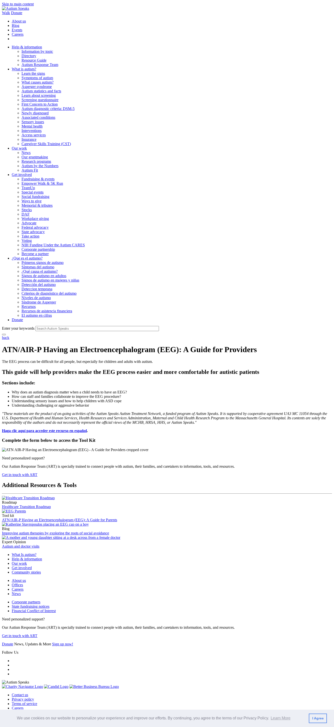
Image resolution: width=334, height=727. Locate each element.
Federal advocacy (35, 227)
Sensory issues (33, 122)
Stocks (27, 210)
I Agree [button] (318, 718)
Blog (15, 25)
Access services (34, 135)
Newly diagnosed (35, 113)
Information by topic (37, 51)
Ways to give (32, 201)
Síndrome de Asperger (39, 302)
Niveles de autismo (36, 298)
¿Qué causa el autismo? (40, 271)
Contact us (20, 695)
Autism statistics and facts (41, 91)
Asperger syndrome (37, 87)
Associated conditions (38, 117)
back (5, 338)
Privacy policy (23, 699)
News (26, 153)
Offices (17, 585)
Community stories (26, 572)
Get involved (22, 175)
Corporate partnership (38, 249)
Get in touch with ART (19, 475)
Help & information (27, 47)
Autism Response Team (40, 65)
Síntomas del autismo (38, 267)
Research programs (36, 161)
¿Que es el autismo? (27, 258)
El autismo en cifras (37, 315)
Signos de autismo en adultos (44, 276)
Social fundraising (35, 197)
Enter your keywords (18, 328)
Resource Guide (34, 60)
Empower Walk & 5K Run (42, 183)
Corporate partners (26, 602)
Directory (29, 56)
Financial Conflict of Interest (34, 611)
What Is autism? (24, 555)
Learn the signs (33, 73)
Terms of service (24, 704)
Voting (27, 241)
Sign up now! (62, 644)
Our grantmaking (35, 157)
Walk (6, 13)
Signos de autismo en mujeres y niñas (50, 280)
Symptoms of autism (37, 78)
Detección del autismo (39, 284)
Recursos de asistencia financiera (47, 311)
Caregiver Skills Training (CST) (46, 144)
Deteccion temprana (37, 289)
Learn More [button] (280, 718)
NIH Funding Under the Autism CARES (53, 245)
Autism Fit (30, 170)
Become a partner (35, 254)
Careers (17, 34)
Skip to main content (18, 4)
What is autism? (24, 69)
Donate (16, 13)
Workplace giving (35, 219)
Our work (19, 148)
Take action (30, 236)
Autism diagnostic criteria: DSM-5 (48, 109)
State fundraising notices (30, 606)
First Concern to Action (40, 104)
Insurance (29, 139)
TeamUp (28, 188)
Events (17, 30)
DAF (26, 214)
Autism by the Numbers (40, 166)
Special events (33, 192)
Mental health (32, 126)
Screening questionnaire (40, 100)
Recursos (29, 306)
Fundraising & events (38, 179)
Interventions (32, 131)
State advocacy (33, 232)
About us (19, 21)
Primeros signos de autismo (43, 262)
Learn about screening (39, 95)
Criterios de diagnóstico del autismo (49, 293)
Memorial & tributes (37, 205)
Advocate (29, 223)
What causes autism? (38, 82)
